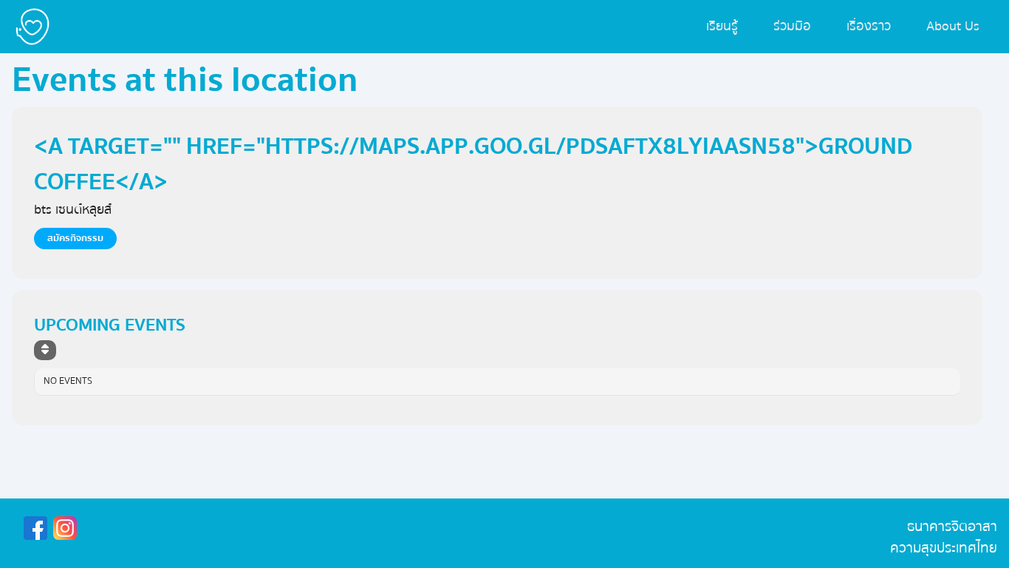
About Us (952, 26)
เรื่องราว (868, 26)
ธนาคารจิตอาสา (952, 526)
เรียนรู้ (722, 26)
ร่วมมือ (792, 26)
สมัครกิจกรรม (75, 238)
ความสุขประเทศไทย (943, 548)
